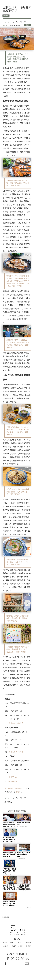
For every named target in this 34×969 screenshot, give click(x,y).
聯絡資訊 (5, 946)
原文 (6, 788)
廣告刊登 (21, 942)
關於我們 (5, 942)
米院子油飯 (13, 777)
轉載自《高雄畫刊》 (16, 788)
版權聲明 (28, 946)
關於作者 (13, 942)
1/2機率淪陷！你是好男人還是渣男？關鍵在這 (9, 871)
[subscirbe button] (26, 963)
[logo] (15, 928)
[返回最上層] (31, 961)
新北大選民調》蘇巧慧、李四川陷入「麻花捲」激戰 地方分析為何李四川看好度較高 (9, 889)
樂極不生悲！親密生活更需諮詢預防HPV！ (23, 854)
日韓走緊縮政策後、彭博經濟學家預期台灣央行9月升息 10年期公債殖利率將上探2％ (9, 826)
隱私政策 (28, 942)
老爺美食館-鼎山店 (16, 723)
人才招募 (21, 946)
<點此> (18, 792)
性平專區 (13, 946)
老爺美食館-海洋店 (16, 752)
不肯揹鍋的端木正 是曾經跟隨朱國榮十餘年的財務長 (9, 854)
